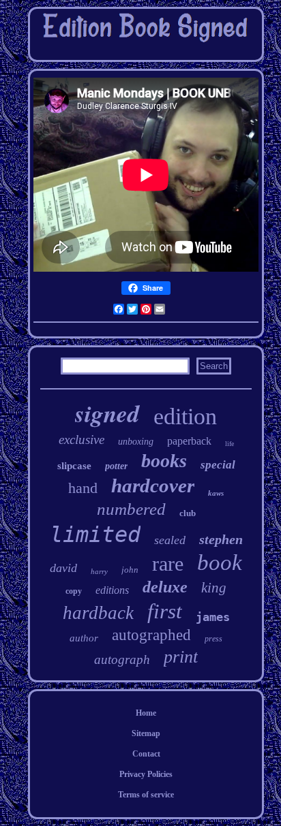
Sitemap (146, 733)
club (187, 513)
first (164, 611)
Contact (146, 754)
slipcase (74, 465)
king (213, 587)
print (181, 657)
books (164, 460)
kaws (216, 493)
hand (83, 487)
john (129, 570)
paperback (189, 441)
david (63, 568)
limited (95, 534)
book (219, 562)
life (229, 443)
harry (99, 571)
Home (146, 713)
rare (167, 563)
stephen (221, 539)
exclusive (81, 439)
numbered (131, 509)
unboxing (135, 441)
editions (112, 590)
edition (185, 416)
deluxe (165, 587)
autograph (122, 659)
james (213, 617)
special (218, 464)
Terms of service (146, 794)
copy (73, 591)
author (84, 638)
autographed (151, 635)
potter (116, 466)
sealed (170, 540)
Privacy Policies (146, 774)
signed (107, 413)
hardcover (152, 485)
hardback (98, 613)
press (213, 639)
